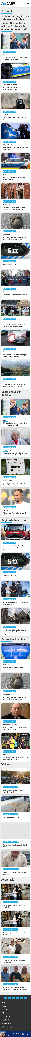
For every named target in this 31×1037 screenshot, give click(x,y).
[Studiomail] (21, 998)
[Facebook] (9, 998)
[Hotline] (25, 998)
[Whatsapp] (5, 998)
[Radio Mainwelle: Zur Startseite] (13, 3)
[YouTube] (17, 998)
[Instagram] (13, 998)
